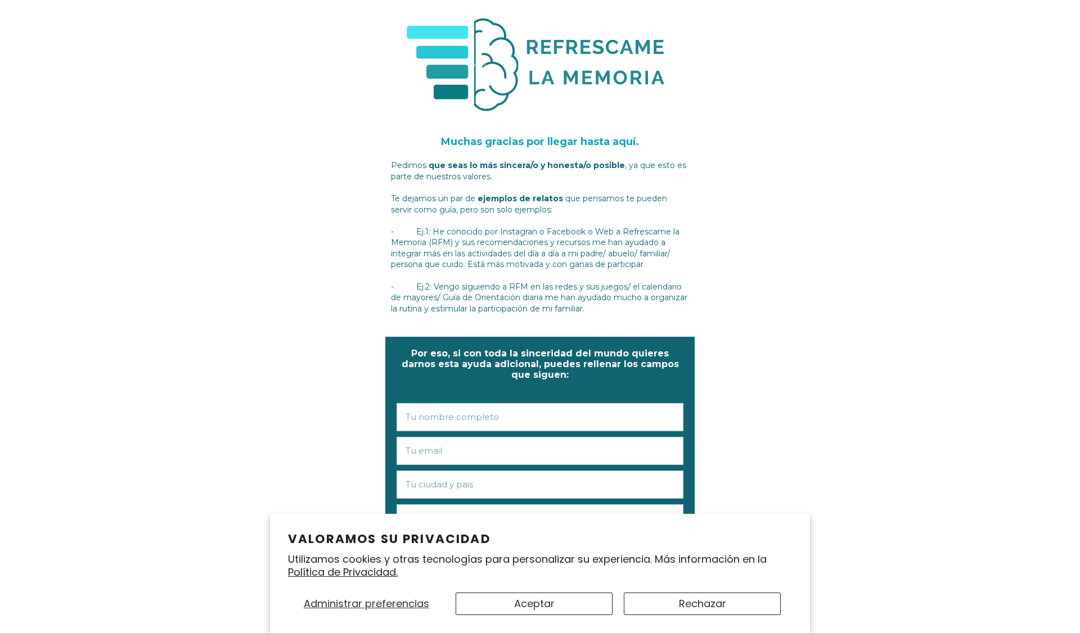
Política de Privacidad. (343, 572)
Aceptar (534, 603)
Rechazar (702, 603)
